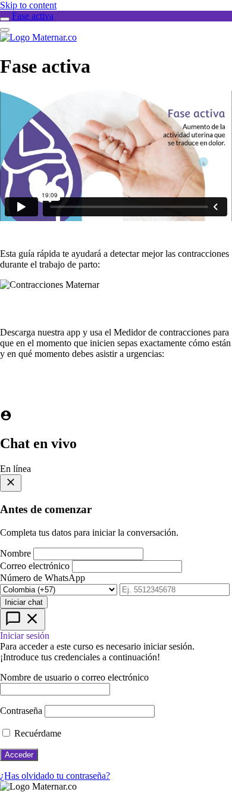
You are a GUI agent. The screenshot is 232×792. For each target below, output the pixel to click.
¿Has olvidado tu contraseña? (55, 776)
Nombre (15, 553)
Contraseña (21, 711)
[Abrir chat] (22, 619)
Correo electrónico (35, 566)
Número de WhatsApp (42, 578)
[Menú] (5, 30)
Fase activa (33, 16)
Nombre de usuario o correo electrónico (74, 677)
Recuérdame (36, 733)
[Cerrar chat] (10, 483)
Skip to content (28, 5)
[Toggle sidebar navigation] (5, 19)
